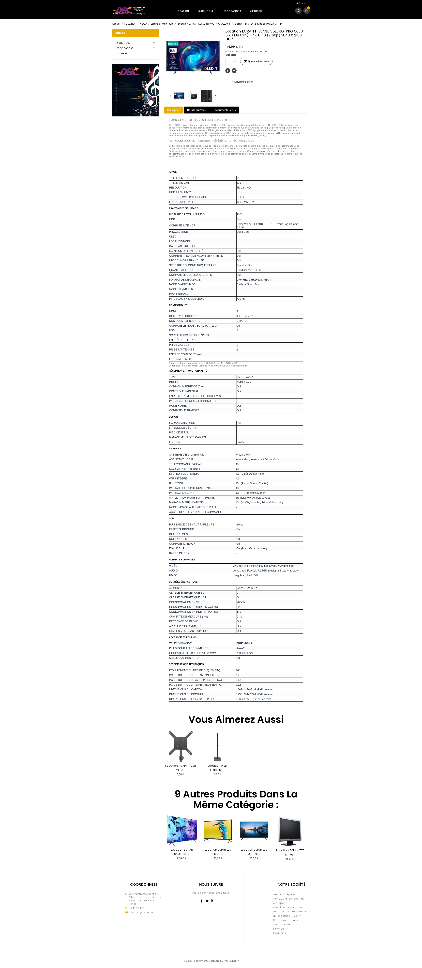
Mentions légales (284, 894)
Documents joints (225, 110)
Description (173, 110)
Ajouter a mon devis (256, 61)
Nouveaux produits (285, 920)
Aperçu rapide (180, 755)
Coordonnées (144, 884)
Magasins (279, 933)
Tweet (234, 70)
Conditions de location (288, 898)
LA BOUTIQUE (205, 11)
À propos (256, 11)
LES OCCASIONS (232, 11)
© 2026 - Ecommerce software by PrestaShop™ (211, 961)
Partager (227, 70)
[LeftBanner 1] (135, 90)
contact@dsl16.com (142, 912)
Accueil (120, 33)
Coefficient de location (288, 907)
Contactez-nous (284, 924)
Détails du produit (197, 110)
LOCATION (183, 11)
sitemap (278, 928)
